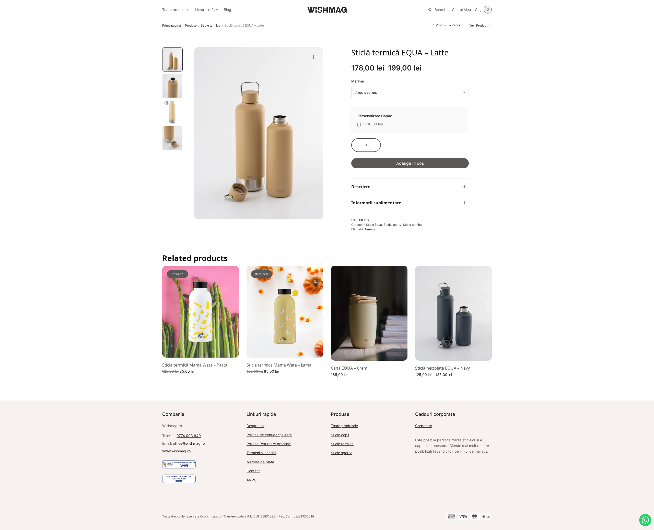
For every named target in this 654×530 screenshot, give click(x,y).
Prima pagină (171, 25)
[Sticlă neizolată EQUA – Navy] (453, 313)
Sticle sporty (392, 225)
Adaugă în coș (410, 163)
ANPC (251, 480)
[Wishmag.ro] (327, 10)
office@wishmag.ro (189, 443)
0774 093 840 (189, 435)
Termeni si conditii (261, 453)
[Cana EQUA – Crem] (369, 313)
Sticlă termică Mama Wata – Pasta (194, 365)
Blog (227, 9)
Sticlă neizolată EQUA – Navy (442, 368)
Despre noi (255, 425)
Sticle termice (210, 25)
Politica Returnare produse (269, 444)
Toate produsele (175, 9)
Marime (357, 81)
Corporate (423, 425)
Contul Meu (461, 9)
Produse (191, 25)
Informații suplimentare (376, 203)
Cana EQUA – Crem (349, 368)
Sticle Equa (374, 225)
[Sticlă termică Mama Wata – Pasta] (200, 312)
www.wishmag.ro (176, 451)
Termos (370, 229)
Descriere (360, 187)
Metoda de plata (260, 462)
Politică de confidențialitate (269, 435)
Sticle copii (340, 435)
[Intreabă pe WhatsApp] (645, 520)
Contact (253, 471)
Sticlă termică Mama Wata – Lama (279, 365)
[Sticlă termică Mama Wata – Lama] (285, 312)
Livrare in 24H (206, 9)
